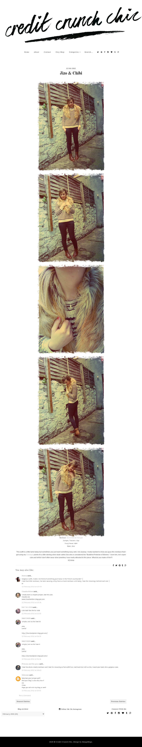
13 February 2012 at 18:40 (31, 670)
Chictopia (29, 555)
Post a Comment (25, 695)
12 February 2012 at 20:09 (32, 587)
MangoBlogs (87, 742)
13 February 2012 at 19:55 (31, 691)
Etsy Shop (60, 52)
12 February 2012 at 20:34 (31, 602)
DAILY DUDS (26, 618)
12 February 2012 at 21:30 (31, 613)
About (36, 52)
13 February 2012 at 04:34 (31, 659)
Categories (74, 52)
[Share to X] (116, 565)
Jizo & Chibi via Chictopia (75, 538)
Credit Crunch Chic (64, 742)
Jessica (24, 576)
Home (26, 52)
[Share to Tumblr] (122, 565)
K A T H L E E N (27, 607)
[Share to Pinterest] (120, 565)
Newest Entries (23, 701)
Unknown (25, 675)
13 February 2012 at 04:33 (31, 636)
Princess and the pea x (30, 664)
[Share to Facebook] (113, 565)
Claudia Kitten (27, 591)
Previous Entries (118, 701)
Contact (47, 52)
